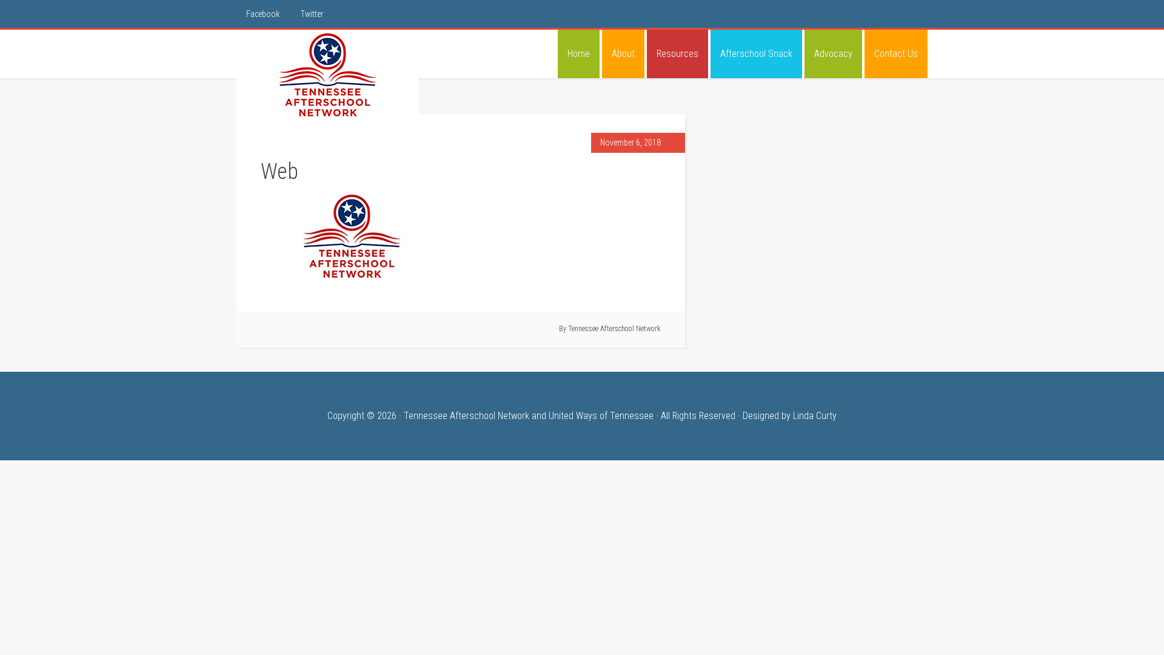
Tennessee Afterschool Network (327, 75)
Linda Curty (815, 416)
